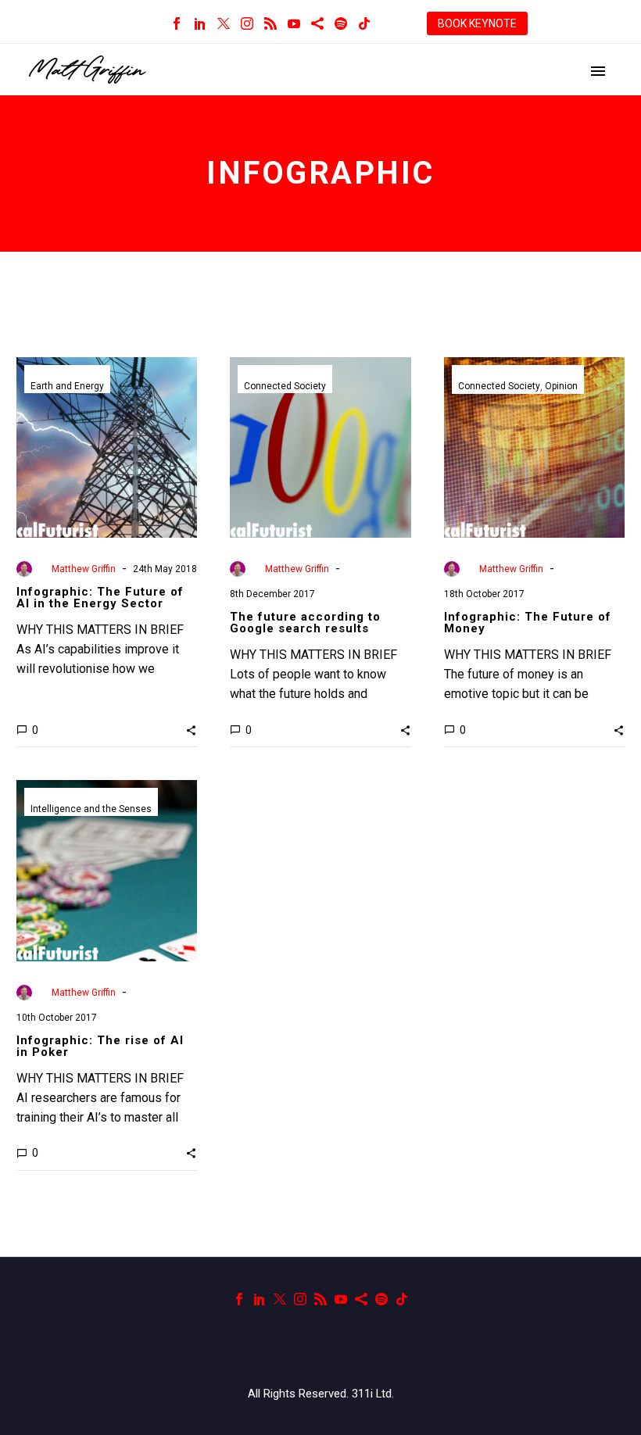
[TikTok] (364, 23)
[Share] (317, 23)
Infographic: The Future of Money (527, 622)
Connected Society (285, 386)
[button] (191, 730)
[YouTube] (294, 23)
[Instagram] (247, 23)
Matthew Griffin (84, 569)
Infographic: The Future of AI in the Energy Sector (100, 597)
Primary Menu (598, 71)
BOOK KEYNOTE (477, 23)
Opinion (561, 386)
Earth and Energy (67, 386)
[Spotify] (341, 23)
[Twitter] (223, 23)
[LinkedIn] (200, 23)
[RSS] (270, 23)
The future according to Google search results (305, 622)
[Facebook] (176, 23)
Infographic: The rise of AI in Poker (100, 1046)
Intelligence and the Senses (91, 808)
